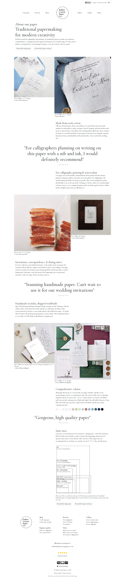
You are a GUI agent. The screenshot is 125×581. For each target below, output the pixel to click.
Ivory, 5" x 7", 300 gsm (24, 252)
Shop (47, 13)
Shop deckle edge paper (23, 48)
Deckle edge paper (44, 520)
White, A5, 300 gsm (80, 236)
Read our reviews (62, 556)
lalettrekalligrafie (24, 368)
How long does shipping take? (70, 535)
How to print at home (45, 532)
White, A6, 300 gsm (23, 364)
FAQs (99, 13)
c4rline (63, 116)
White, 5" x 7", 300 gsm (24, 98)
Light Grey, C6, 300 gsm (35, 364)
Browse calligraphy (91, 524)
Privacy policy (57, 573)
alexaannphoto (81, 238)
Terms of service (66, 573)
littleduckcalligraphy (66, 382)
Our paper (26, 13)
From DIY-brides (67, 522)
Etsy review (65, 164)
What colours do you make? (70, 532)
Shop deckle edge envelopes (43, 48)
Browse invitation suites (92, 520)
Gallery (79, 13)
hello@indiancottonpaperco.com (62, 546)
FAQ (85, 498)
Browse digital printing (92, 522)
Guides (89, 13)
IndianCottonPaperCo (63, 543)
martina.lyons (24, 100)
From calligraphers (68, 520)
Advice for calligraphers (46, 530)
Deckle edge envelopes (46, 522)
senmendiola (23, 254)
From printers (66, 524)
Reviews (37, 13)
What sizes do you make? (69, 530)
